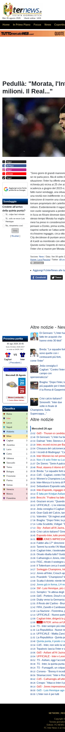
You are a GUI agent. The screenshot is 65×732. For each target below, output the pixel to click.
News (41, 256)
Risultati (15, 236)
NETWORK (54, 713)
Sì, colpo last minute (15, 214)
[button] (15, 230)
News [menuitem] (47, 24)
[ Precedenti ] (15, 362)
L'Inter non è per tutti (48, 694)
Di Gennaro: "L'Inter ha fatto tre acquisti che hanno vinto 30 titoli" (52, 337)
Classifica (9, 408)
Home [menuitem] (6, 24)
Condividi (40, 277)
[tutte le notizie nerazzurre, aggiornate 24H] (22, 10)
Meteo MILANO (15, 370)
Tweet (58, 277)
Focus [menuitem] (37, 24)
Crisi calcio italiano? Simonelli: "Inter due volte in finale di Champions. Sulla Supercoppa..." (46, 406)
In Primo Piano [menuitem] (21, 24)
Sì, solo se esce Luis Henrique (15, 220)
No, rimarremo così (14, 225)
